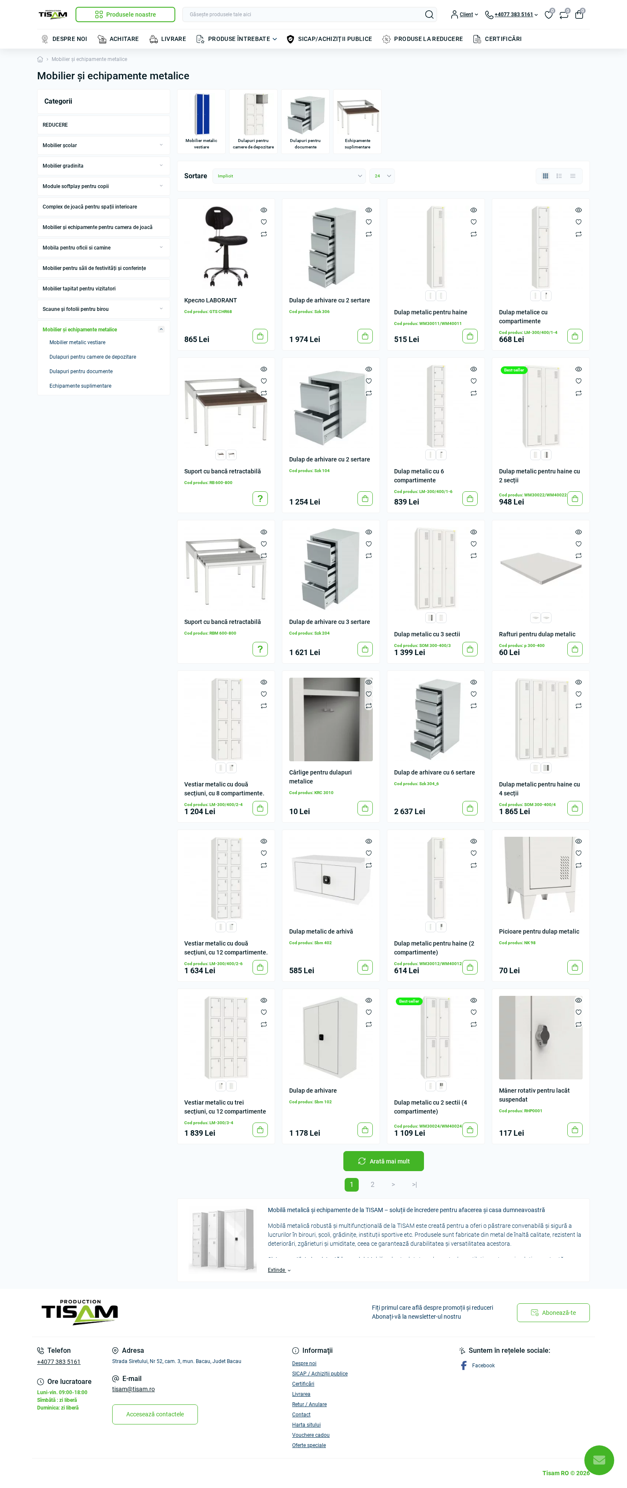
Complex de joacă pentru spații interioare (90, 207)
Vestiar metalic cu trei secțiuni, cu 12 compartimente (225, 1107)
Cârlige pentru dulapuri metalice (320, 777)
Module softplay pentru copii (76, 186)
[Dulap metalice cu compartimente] (541, 247)
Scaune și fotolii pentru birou (76, 309)
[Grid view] (545, 176)
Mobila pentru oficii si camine (76, 248)
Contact (301, 1415)
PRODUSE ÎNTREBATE (239, 38)
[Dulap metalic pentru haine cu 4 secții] (541, 719)
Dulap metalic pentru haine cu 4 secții (539, 789)
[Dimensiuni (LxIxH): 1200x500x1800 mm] (430, 617)
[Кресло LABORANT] (226, 247)
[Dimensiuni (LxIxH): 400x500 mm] (546, 617)
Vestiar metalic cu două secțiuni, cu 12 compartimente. (226, 948)
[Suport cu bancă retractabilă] (226, 406)
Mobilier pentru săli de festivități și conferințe (94, 268)
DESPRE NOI (69, 38)
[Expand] (161, 145)
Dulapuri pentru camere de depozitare (92, 357)
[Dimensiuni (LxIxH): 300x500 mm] (535, 617)
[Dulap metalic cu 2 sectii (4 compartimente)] (436, 1037)
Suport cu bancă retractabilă (222, 471)
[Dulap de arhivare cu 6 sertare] (436, 719)
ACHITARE (124, 38)
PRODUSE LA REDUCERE (428, 38)
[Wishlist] (264, 221)
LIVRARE (173, 38)
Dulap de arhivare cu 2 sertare (329, 300)
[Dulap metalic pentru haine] (436, 247)
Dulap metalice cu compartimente (523, 317)
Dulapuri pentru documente (81, 371)
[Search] (429, 14)
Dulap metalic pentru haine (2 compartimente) (434, 948)
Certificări (303, 1384)
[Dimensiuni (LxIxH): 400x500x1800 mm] (441, 295)
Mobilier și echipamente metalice (80, 330)
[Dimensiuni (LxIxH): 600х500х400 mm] (220, 454)
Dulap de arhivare (313, 1090)
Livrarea (301, 1394)
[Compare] (264, 233)
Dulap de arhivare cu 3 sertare (329, 621)
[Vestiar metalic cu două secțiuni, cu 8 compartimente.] (226, 719)
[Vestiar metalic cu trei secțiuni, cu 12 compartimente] (226, 1037)
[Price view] (573, 176)
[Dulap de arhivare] (331, 1037)
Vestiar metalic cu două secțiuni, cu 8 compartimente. (224, 789)
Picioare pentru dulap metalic (539, 931)
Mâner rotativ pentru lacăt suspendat (534, 1095)
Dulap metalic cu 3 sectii (427, 634)
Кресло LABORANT (210, 300)
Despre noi (304, 1363)
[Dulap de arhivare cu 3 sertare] (331, 569)
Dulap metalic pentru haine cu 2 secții (539, 476)
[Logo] (53, 14)
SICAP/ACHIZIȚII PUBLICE (335, 38)
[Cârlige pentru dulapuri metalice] (331, 719)
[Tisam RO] (172, 1312)
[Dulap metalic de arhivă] (331, 878)
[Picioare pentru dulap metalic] (541, 878)
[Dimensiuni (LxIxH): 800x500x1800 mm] (546, 454)
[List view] (559, 176)
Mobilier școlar (60, 145)
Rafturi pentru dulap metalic (537, 634)
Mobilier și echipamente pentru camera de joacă (98, 227)
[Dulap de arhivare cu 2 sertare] (331, 247)
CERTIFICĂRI (503, 38)
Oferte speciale (309, 1445)
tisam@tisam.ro (133, 1389)
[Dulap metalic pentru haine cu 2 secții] (541, 406)
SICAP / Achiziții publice (320, 1374)
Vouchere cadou (311, 1435)
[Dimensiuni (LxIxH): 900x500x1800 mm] (441, 617)
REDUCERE (55, 125)
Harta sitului (306, 1425)
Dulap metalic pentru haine (430, 312)
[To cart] (260, 336)
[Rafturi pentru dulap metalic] (541, 569)
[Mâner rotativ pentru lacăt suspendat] (541, 1037)
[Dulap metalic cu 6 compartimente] (436, 406)
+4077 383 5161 (59, 1361)
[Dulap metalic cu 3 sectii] (436, 569)
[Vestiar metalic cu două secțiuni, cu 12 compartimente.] (226, 878)
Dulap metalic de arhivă (321, 931)
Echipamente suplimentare (80, 386)
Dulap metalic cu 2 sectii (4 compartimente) (430, 1107)
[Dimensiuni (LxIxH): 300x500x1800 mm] (430, 295)
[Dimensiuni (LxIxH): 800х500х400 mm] (231, 454)
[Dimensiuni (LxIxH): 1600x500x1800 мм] (546, 767)
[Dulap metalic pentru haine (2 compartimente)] (436, 878)
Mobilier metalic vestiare (77, 342)
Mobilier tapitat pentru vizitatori (79, 289)
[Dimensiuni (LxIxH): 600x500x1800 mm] (535, 454)
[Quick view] (264, 209)
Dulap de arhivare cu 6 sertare (434, 772)
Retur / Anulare (309, 1404)
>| (414, 1185)
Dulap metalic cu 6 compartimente (419, 476)
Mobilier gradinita (63, 166)
